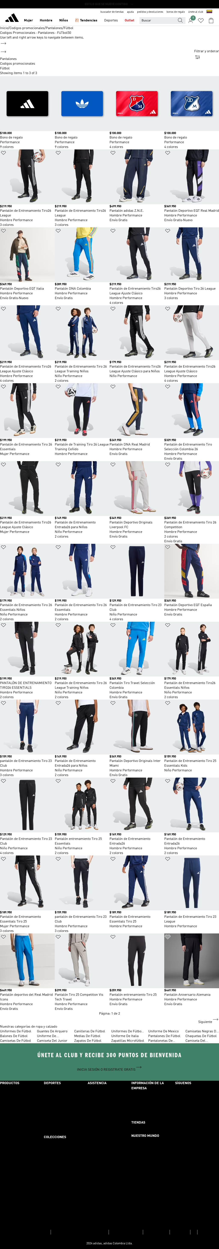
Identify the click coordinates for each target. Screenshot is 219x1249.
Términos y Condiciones (32, 1232)
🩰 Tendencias (86, 20)
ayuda (130, 12)
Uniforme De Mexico (163, 1031)
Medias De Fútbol (87, 1036)
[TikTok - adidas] (197, 1139)
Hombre (46, 20)
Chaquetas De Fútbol (201, 1036)
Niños (63, 20)
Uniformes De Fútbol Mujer (126, 1032)
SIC (193, 1232)
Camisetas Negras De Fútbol (201, 1032)
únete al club (195, 12)
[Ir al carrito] (211, 20)
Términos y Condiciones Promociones (80, 1232)
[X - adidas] (197, 1115)
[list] (97, 64)
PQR (201, 1232)
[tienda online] (12, 18)
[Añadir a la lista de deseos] (3, 153)
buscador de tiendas (112, 12)
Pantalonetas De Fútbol (160, 1041)
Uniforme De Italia (125, 1036)
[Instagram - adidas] (197, 1103)
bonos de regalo (176, 12)
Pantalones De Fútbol (164, 1036)
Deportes (111, 20)
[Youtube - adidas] (197, 1151)
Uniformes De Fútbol (15, 1031)
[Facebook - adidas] (197, 1092)
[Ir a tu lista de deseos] (201, 20)
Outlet (129, 20)
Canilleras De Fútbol (89, 1031)
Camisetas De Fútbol (15, 1041)
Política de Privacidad (126, 1232)
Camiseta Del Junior (52, 1041)
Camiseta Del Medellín (195, 1041)
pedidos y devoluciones (150, 12)
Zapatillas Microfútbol (127, 1041)
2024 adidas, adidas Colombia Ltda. (109, 1243)
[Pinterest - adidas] (197, 1127)
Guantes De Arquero (52, 1031)
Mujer (28, 20)
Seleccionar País (156, 1232)
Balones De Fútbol (14, 1036)
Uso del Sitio (180, 1232)
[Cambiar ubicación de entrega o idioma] (209, 12)
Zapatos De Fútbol (87, 1041)
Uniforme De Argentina (46, 1036)
